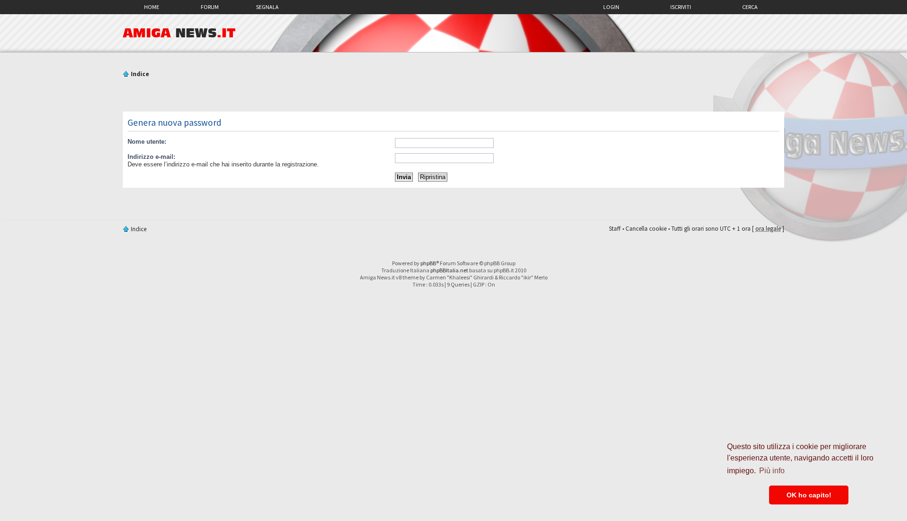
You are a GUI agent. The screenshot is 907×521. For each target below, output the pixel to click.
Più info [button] (772, 471)
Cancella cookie (646, 229)
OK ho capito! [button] (809, 495)
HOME (151, 6)
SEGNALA (267, 6)
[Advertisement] (453, 96)
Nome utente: (147, 141)
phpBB (428, 263)
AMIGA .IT (179, 33)
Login (611, 6)
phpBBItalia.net (449, 270)
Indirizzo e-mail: (151, 156)
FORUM (210, 6)
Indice (140, 74)
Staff (615, 229)
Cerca (750, 6)
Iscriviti (680, 6)
